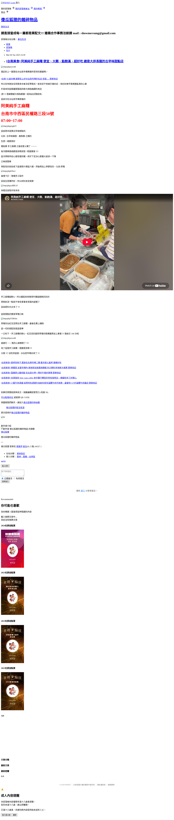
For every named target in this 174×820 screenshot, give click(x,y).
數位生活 (22, 39)
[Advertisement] (77, 737)
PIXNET (68, 785)
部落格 (9, 47)
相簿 (8, 44)
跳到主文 (5, 27)
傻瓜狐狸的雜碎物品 (19, 19)
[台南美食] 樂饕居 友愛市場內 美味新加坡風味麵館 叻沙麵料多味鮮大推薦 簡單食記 (38, 368)
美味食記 (21, 453)
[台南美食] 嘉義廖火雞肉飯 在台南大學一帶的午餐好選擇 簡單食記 (31, 373)
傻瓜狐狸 (5, 432)
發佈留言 (5, 481)
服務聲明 (111, 785)
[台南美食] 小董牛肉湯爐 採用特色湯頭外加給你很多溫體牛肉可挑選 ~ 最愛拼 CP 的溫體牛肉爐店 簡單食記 (49, 383)
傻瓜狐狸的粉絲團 (31, 402)
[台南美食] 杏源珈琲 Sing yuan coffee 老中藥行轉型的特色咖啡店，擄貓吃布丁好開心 (39, 378)
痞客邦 (19, 446)
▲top (3, 461)
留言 (25, 446)
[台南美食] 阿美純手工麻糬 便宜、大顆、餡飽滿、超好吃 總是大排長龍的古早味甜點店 (65, 61)
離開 (14, 815)
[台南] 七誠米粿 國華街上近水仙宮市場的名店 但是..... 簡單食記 (29, 79)
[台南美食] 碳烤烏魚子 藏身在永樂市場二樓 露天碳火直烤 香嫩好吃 (31, 363)
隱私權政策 (101, 785)
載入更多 (5, 466)
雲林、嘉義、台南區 (26, 457)
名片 (8, 50)
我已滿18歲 (6, 815)
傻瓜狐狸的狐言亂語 (15, 408)
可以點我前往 (7, 397)
